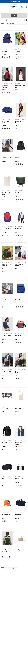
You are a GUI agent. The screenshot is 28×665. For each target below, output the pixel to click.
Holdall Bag (18, 514)
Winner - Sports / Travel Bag (19, 50)
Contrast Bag (18, 228)
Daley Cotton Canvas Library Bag (7, 300)
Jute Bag (17, 550)
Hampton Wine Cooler (19, 443)
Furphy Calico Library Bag (18, 407)
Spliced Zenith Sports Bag (5, 122)
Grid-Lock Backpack (7, 442)
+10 (3, 130)
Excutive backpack (7, 371)
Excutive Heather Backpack (19, 372)
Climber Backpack (6, 228)
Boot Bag (17, 157)
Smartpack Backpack (5, 86)
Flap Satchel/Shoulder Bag (6, 407)
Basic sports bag (6, 157)
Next (13, 568)
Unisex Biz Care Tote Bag (20, 122)
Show (2, 23)
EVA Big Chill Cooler (20, 335)
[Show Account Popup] (22, 7)
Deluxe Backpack (19, 300)
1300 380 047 (14, 4)
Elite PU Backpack (6, 335)
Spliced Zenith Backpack (5, 50)
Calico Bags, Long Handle (20, 86)
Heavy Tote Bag (19, 478)
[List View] (24, 20)
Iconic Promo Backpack (5, 550)
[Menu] (2, 7)
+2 (16, 165)
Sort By (2, 26)
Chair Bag (17, 193)
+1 (16, 201)
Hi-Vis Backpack (6, 514)
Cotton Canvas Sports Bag (19, 265)
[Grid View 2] (26, 20)
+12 (16, 58)
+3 (16, 237)
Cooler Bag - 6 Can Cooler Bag (6, 265)
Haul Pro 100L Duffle (7, 478)
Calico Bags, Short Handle (6, 193)
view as (21, 19)
